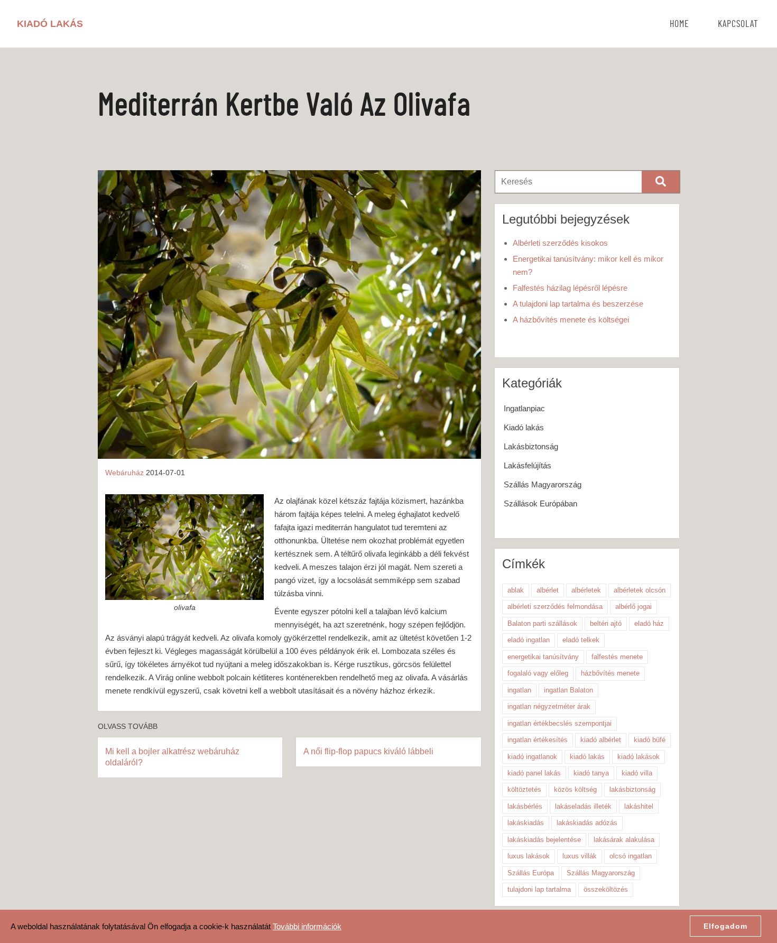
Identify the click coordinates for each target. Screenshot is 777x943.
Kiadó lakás (524, 427)
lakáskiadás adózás (587, 823)
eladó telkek (580, 640)
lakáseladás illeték (583, 806)
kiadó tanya (591, 773)
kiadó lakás (587, 757)
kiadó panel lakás (534, 773)
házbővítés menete (610, 673)
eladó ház (649, 623)
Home (679, 24)
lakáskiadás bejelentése (544, 840)
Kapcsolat (738, 24)
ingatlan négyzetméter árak (548, 706)
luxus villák (579, 856)
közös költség (575, 789)
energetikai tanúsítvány (543, 657)
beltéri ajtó (606, 623)
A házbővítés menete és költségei (571, 319)
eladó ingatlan (528, 640)
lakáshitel (638, 806)
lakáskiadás (525, 823)
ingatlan (519, 690)
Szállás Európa (530, 873)
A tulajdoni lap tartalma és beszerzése (578, 303)
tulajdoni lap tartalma (539, 889)
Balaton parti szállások (542, 623)
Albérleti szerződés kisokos (560, 242)
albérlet (547, 590)
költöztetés (524, 789)
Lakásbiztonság (531, 446)
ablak (515, 590)
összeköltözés (606, 889)
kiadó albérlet (600, 740)
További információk (307, 926)
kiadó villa (637, 773)
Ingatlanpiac (524, 408)
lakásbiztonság (632, 789)
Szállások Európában (540, 503)
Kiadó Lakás (50, 24)
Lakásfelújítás (527, 465)
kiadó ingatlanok (532, 757)
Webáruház (124, 472)
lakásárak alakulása (624, 840)
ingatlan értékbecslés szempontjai (559, 723)
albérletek (586, 590)
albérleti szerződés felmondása (555, 607)
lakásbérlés (524, 806)
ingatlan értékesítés (537, 740)
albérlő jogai (633, 607)
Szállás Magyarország (542, 484)
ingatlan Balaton (568, 690)
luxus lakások (528, 856)
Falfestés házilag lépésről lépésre (570, 287)
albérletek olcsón (639, 590)
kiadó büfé (649, 740)
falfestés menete (617, 657)
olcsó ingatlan (630, 856)
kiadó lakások (638, 757)
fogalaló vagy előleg (537, 673)
